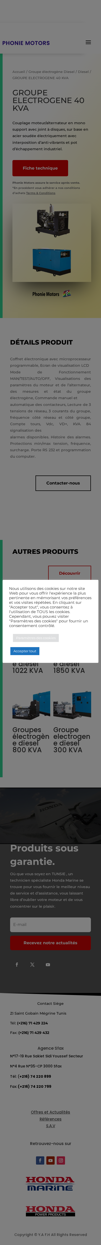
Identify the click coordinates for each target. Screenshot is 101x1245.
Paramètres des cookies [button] (36, 638)
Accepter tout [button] (24, 651)
